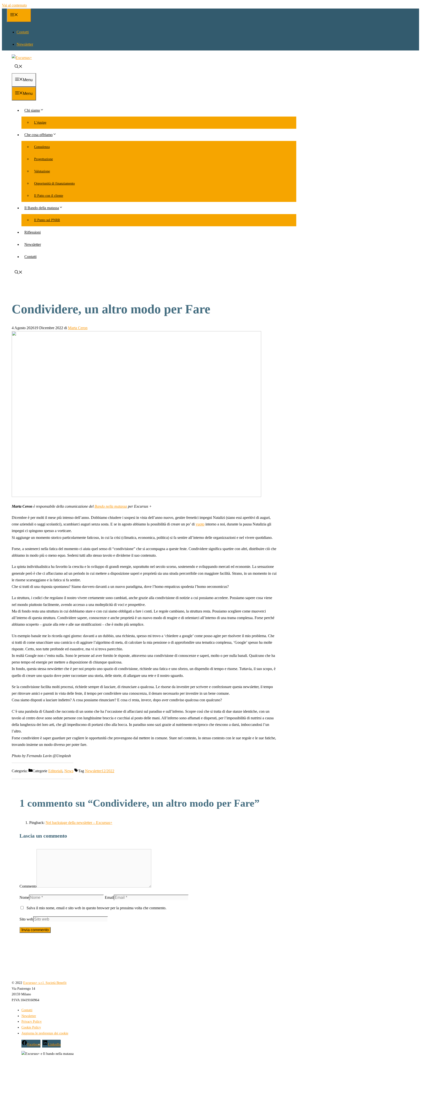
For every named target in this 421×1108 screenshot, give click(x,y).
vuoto (200, 524)
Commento (28, 886)
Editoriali (55, 771)
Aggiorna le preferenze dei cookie (44, 1033)
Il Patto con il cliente (48, 196)
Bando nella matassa (111, 506)
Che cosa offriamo (38, 135)
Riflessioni (32, 232)
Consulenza (42, 147)
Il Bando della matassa (41, 208)
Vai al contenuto (14, 5)
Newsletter (25, 44)
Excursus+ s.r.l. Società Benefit (45, 983)
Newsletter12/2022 (99, 771)
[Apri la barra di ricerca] (18, 67)
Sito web (26, 919)
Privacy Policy (31, 1021)
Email (109, 897)
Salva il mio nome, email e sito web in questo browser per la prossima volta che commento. (96, 908)
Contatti (23, 32)
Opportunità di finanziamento (54, 183)
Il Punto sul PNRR (47, 220)
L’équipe (40, 122)
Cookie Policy (31, 1027)
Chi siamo (32, 110)
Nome (24, 897)
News (68, 771)
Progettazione (43, 159)
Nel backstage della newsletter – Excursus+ (79, 823)
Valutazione (42, 171)
